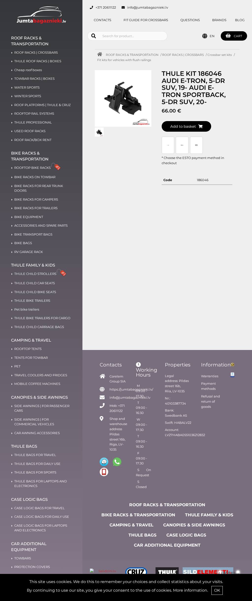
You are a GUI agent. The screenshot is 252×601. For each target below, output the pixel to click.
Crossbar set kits (219, 55)
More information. (190, 590)
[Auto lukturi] (229, 573)
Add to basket (183, 126)
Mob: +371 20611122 (117, 408)
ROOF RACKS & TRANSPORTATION (132, 55)
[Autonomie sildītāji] (198, 573)
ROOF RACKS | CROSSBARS (183, 55)
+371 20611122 (105, 7)
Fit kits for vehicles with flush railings (124, 60)
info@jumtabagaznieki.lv (147, 7)
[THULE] (167, 573)
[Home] (101, 55)
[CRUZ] (136, 573)
